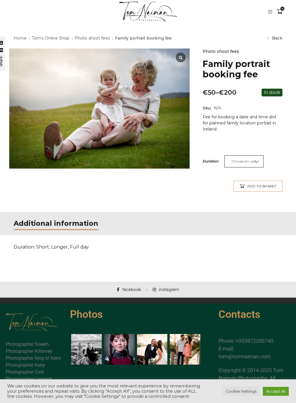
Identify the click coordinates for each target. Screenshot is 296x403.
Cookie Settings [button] (241, 391)
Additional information (56, 223)
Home (20, 38)
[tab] (56, 223)
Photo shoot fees (92, 38)
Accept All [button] (275, 391)
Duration (211, 161)
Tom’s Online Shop (50, 38)
